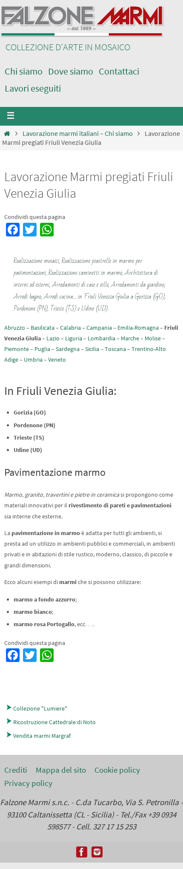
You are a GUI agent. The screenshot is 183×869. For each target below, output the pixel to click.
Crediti (15, 770)
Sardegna (68, 349)
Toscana (115, 349)
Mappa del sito (61, 770)
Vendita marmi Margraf (42, 736)
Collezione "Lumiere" (40, 708)
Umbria (33, 359)
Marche (130, 338)
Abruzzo (14, 327)
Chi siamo (24, 71)
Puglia (42, 349)
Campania (99, 327)
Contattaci (119, 71)
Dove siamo (70, 71)
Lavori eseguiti (33, 88)
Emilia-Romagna (138, 327)
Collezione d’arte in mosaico (68, 47)
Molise (153, 338)
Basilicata (42, 327)
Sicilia (92, 349)
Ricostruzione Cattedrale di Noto (54, 722)
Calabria (70, 327)
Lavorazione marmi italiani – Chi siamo (78, 133)
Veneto (57, 359)
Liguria (73, 338)
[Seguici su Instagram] (97, 851)
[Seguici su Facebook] (81, 851)
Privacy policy (28, 783)
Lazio (53, 338)
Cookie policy (117, 770)
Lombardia (101, 338)
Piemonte (16, 349)
